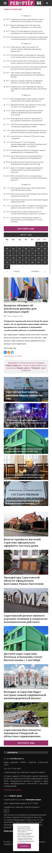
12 (20, 253)
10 (7, 253)
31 (7, 267)
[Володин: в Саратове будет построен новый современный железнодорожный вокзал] (26, 676)
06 (26, 248)
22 (39, 258)
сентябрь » (35, 271)
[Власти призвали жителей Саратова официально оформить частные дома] (26, 524)
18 (13, 258)
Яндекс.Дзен (23, 368)
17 (7, 258)
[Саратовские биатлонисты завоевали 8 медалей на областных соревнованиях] (26, 714)
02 (45, 244)
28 (32, 262)
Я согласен (24, 846)
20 (26, 258)
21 (32, 258)
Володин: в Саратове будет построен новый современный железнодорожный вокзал (25, 695)
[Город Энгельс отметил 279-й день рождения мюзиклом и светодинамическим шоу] (26, 415)
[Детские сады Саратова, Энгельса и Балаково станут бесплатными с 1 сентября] (26, 638)
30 (45, 262)
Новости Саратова (13, 9)
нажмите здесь (21, 843)
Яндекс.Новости (13, 365)
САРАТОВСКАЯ (9, 356)
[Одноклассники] (8, 352)
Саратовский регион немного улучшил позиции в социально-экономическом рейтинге (26, 619)
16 (45, 253)
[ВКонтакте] (5, 352)
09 (45, 248)
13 (26, 253)
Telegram (35, 368)
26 (20, 262)
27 (26, 262)
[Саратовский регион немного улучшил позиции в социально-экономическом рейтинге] (26, 600)
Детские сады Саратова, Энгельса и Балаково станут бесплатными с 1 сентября (23, 657)
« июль (17, 271)
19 (20, 258)
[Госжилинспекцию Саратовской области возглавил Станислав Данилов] (26, 493)
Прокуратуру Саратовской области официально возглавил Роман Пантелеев (23, 581)
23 (45, 258)
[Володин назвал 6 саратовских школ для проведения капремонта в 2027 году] (26, 441)
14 (32, 253)
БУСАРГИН (18, 356)
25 (13, 262)
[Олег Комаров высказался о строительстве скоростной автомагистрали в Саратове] (26, 467)
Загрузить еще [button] (26, 228)
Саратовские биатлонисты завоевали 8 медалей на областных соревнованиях (22, 733)
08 (39, 248)
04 (13, 248)
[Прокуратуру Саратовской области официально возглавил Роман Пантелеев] (26, 562)
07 (32, 248)
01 (39, 244)
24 (7, 262)
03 (7, 248)
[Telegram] (12, 352)
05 (20, 248)
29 (39, 262)
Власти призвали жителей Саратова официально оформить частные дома (22, 542)
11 (13, 253)
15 (39, 253)
